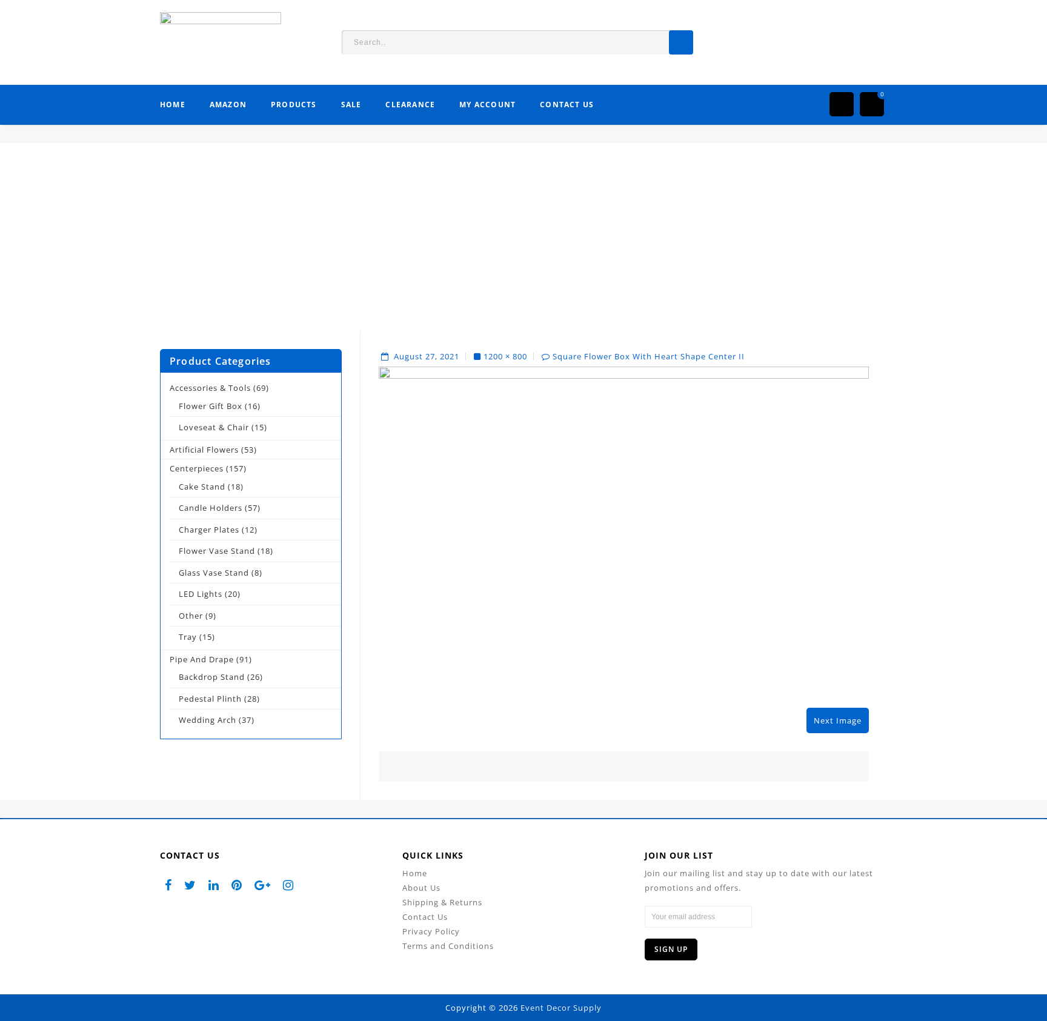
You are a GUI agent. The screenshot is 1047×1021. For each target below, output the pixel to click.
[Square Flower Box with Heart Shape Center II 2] (624, 529)
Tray (188, 636)
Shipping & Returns (442, 902)
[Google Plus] (263, 884)
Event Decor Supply (561, 1007)
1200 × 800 (505, 356)
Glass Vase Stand (214, 572)
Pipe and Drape (202, 659)
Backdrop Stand (212, 676)
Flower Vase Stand (217, 550)
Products (294, 104)
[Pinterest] (237, 884)
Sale (351, 104)
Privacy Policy (431, 931)
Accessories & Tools (210, 387)
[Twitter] (190, 884)
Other (191, 615)
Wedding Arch (207, 719)
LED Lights (200, 593)
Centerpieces (197, 468)
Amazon (228, 104)
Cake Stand (202, 486)
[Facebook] (168, 884)
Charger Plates (209, 529)
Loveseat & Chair (214, 427)
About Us (421, 887)
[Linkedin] (214, 884)
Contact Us (567, 104)
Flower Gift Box (210, 406)
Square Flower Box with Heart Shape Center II (649, 356)
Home (172, 104)
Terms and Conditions (448, 945)
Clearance (410, 104)
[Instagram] (288, 884)
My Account (487, 104)
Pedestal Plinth (210, 698)
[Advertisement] (523, 246)
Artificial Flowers (204, 449)
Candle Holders (210, 507)
